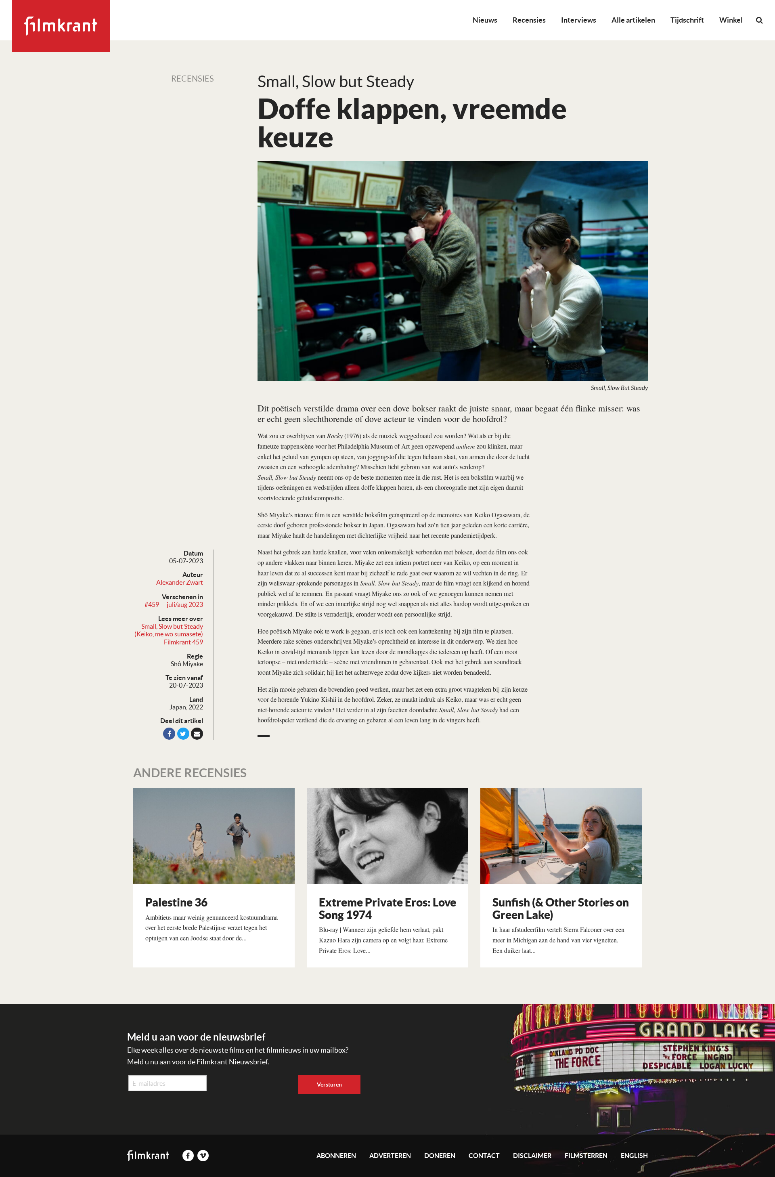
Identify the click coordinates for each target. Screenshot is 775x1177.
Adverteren (390, 1155)
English (634, 1155)
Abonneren (336, 1155)
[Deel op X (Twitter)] (183, 734)
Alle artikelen (633, 20)
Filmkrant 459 (183, 642)
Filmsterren (586, 1155)
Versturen (329, 1084)
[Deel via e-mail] (197, 734)
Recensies (529, 20)
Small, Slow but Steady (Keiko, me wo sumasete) (168, 630)
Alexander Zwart (179, 582)
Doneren (439, 1155)
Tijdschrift (687, 20)
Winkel (731, 20)
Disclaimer (532, 1155)
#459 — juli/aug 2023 (174, 604)
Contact (484, 1155)
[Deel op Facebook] (169, 734)
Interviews (578, 20)
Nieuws (485, 20)
